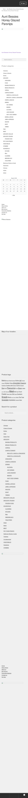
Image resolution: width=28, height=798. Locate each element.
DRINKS (7, 102)
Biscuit (7, 380)
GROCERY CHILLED (8, 134)
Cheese (23, 380)
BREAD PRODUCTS (9, 87)
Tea (20, 397)
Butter (17, 380)
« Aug (13, 195)
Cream (14, 385)
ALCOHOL (9, 109)
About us (4, 207)
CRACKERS (7, 80)
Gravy (20, 388)
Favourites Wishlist (6, 210)
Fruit (17, 388)
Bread (10, 380)
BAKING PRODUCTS (10, 85)
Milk (15, 391)
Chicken (7, 383)
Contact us (4, 212)
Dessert (22, 385)
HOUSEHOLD (6, 148)
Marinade (7, 391)
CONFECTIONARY (9, 92)
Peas (17, 391)
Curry (18, 385)
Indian (4, 170)
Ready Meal (9, 394)
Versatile (17, 400)
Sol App (4, 214)
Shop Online (5, 206)
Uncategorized (7, 539)
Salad (16, 394)
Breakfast (13, 380)
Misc (6, 153)
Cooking (4, 385)
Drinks (4, 75)
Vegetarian (5, 165)
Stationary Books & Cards (9, 163)
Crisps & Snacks (7, 73)
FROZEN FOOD (8, 138)
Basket (21, 794)
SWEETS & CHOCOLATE (12, 95)
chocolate (16, 383)
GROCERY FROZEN (8, 136)
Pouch (20, 391)
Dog (3, 388)
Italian (4, 173)
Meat (11, 391)
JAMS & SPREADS (9, 119)
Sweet (17, 397)
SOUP (6, 124)
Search (14, 795)
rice (13, 394)
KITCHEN (7, 151)
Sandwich (19, 394)
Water (20, 400)
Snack (4, 396)
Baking (4, 380)
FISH (4, 129)
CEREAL (7, 90)
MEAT (4, 131)
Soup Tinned (13, 397)
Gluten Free (6, 436)
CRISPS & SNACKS (9, 100)
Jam (2, 391)
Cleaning (23, 383)
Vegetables (12, 400)
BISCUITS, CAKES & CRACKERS (14, 97)
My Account (4, 795)
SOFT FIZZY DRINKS (12, 114)
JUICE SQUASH (10, 112)
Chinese (5, 168)
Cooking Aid (9, 385)
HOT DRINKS (10, 104)
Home (4, 9)
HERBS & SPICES (9, 117)
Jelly (4, 391)
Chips (11, 383)
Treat (22, 397)
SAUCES (7, 121)
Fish (6, 388)
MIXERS (8, 107)
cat (20, 380)
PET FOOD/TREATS (8, 141)
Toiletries (5, 70)
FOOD (6, 83)
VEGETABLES (6, 143)
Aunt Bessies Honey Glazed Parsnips (15, 9)
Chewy (3, 383)
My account (4, 209)
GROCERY (5, 78)
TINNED (7, 126)
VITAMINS (5, 146)
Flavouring (11, 388)
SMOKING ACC (8, 158)
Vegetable (5, 400)
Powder (4, 394)
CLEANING (7, 156)
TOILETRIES (8, 160)
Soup (9, 397)
